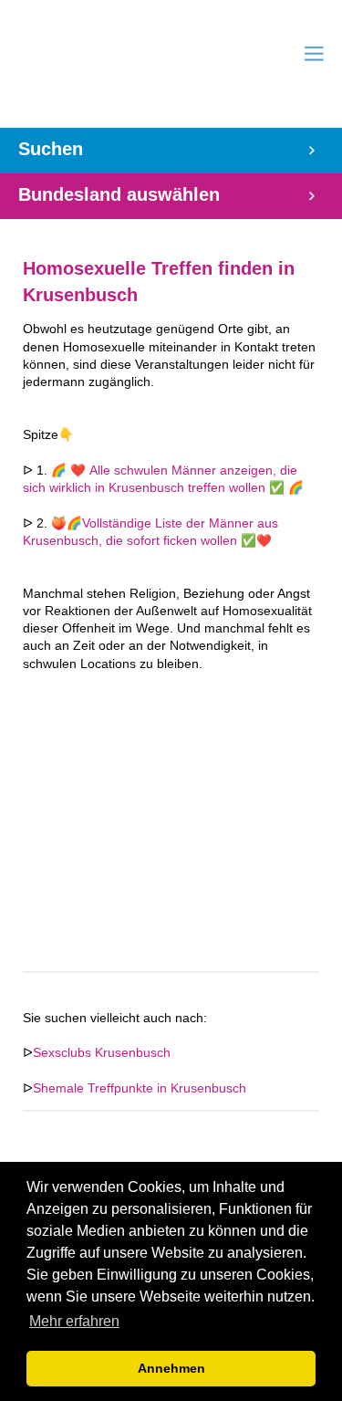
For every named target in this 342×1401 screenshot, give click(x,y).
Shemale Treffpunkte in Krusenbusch (139, 1088)
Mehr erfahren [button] (74, 1321)
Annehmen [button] (171, 1368)
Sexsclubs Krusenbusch (102, 1053)
